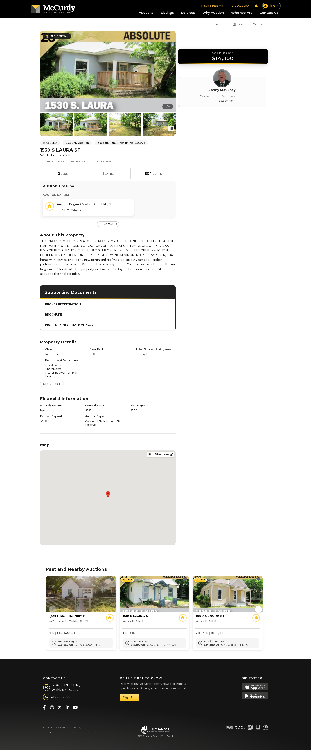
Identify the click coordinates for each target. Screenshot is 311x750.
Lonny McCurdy (222, 90)
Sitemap (77, 733)
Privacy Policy (49, 733)
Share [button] (242, 24)
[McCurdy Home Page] (53, 8)
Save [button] (260, 24)
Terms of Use (64, 733)
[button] (108, 224)
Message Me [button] (224, 100)
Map (223, 24)
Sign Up (129, 697)
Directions (162, 454)
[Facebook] (44, 707)
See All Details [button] (52, 383)
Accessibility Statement (94, 733)
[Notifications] (256, 6)
